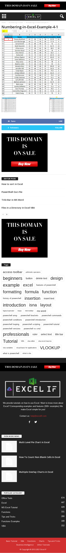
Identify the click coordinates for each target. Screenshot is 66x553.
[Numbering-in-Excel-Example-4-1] (33, 62)
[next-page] (6, 214)
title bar (59, 334)
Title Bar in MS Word (13, 199)
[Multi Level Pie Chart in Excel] (9, 446)
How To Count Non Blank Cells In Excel (39, 457)
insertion (32, 298)
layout (45, 305)
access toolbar (12, 272)
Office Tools (7, 498)
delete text (41, 278)
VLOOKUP (50, 347)
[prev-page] (3, 214)
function (49, 291)
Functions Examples (11, 521)
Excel (4, 503)
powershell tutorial (51, 324)
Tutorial (10, 341)
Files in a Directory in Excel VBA (18, 207)
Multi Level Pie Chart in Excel (34, 442)
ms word (41, 311)
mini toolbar (29, 311)
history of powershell (12, 298)
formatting (12, 291)
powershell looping (11, 324)
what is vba (27, 353)
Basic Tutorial (11, 541)
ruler (35, 334)
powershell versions (11, 328)
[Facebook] (30, 422)
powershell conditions (12, 320)
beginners (12, 278)
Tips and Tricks (8, 517)
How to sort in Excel (12, 184)
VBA (22, 341)
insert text (49, 298)
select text (46, 334)
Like (60, 121)
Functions (6, 512)
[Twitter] (36, 422)
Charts (41, 541)
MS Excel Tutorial (9, 507)
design (56, 278)
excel (28, 285)
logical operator (8, 311)
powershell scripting (31, 324)
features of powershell (46, 285)
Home (4, 22)
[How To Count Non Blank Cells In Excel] (9, 461)
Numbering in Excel (16, 22)
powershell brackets (29, 315)
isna (33, 305)
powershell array (10, 315)
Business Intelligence (25, 545)
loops (20, 311)
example (11, 285)
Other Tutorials (43, 545)
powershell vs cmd (32, 328)
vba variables (8, 348)
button (29, 278)
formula (32, 291)
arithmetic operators (33, 272)
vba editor (31, 341)
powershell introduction (35, 320)
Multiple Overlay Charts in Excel (36, 471)
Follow (58, 127)
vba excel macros (45, 341)
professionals (16, 334)
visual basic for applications (26, 348)
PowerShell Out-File (12, 191)
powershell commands (52, 315)
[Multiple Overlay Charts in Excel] (9, 476)
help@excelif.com (39, 416)
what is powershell (11, 353)
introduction (14, 304)
